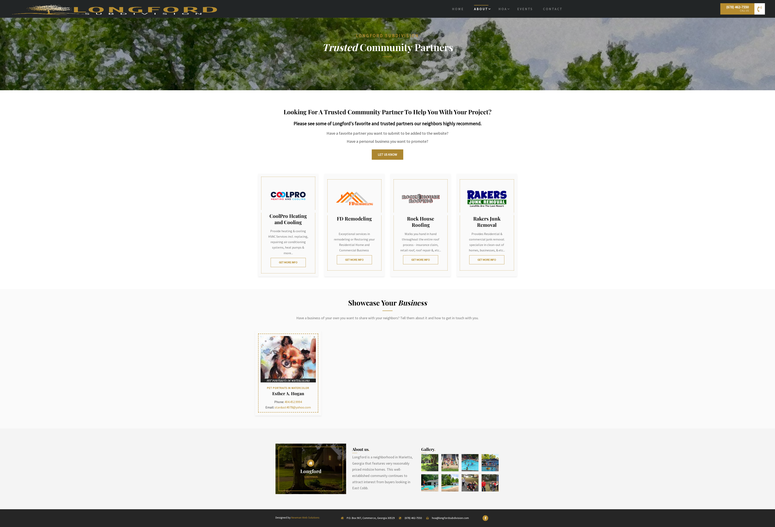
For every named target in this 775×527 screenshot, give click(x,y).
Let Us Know (387, 154)
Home (458, 9)
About (481, 9)
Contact (553, 9)
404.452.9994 (293, 402)
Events (525, 9)
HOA (503, 9)
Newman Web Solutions (305, 517)
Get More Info (288, 262)
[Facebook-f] (485, 518)
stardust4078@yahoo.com (293, 407)
